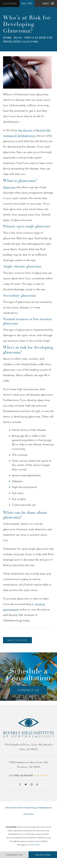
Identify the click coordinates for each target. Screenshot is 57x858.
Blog (18, 37)
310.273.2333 (9, 3)
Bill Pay (27, 3)
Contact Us (28, 690)
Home (7, 37)
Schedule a (28, 674)
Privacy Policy (29, 814)
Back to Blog (17, 640)
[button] (20, 784)
